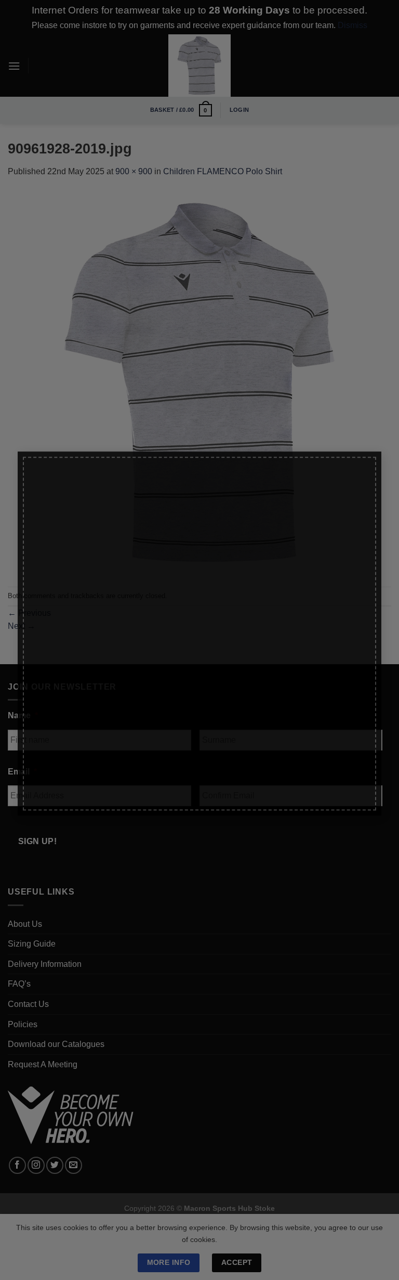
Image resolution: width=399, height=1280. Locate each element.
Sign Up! (79, 746)
